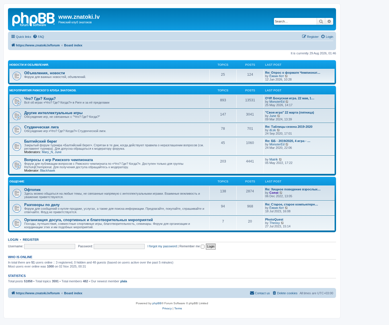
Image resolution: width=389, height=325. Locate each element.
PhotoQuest (274, 219)
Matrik (273, 159)
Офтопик (32, 190)
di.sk (272, 130)
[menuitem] (38, 36)
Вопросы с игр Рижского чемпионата (58, 160)
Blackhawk (47, 170)
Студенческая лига (41, 127)
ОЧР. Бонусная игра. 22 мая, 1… (289, 98)
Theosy (274, 223)
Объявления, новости (44, 73)
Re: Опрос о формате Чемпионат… (292, 72)
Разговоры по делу (42, 205)
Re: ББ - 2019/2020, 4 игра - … (287, 141)
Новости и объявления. (29, 64)
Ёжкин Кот (276, 76)
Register (31, 239)
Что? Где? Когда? (40, 98)
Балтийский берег (40, 141)
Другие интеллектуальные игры (53, 113)
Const (274, 192)
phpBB (156, 303)
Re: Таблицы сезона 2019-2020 (288, 126)
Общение (16, 181)
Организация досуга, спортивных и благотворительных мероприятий (88, 220)
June (272, 116)
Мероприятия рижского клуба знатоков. (43, 90)
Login (13, 239)
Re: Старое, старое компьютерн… (291, 204)
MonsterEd (276, 101)
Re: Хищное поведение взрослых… (293, 189)
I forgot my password (162, 246)
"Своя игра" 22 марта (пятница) (289, 112)
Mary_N (47, 152)
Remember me (190, 246)
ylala (123, 281)
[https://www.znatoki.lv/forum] (33, 18)
